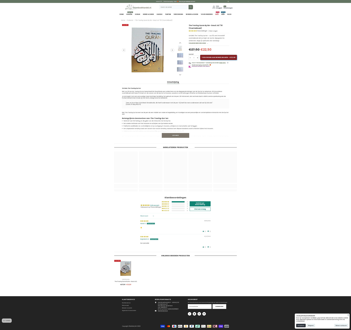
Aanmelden (219, 306)
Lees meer (175, 135)
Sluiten (228, 1)
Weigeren (311, 325)
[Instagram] (194, 314)
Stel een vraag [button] (200, 209)
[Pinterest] (199, 314)
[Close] (348, 315)
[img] (144, 221)
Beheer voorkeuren (341, 325)
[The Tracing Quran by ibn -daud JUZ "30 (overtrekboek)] (125, 268)
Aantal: (191, 54)
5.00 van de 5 (154, 205)
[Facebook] (189, 314)
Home (123, 20)
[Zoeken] (176, 7)
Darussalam (125, 279)
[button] (124, 50)
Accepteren (301, 325)
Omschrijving (173, 82)
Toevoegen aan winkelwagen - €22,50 (218, 57)
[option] (148, 50)
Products (130, 20)
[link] (126, 187)
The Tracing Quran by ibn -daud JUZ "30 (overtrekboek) (126, 281)
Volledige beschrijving (198, 43)
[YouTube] (204, 314)
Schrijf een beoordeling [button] (200, 204)
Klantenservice (163, 311)
